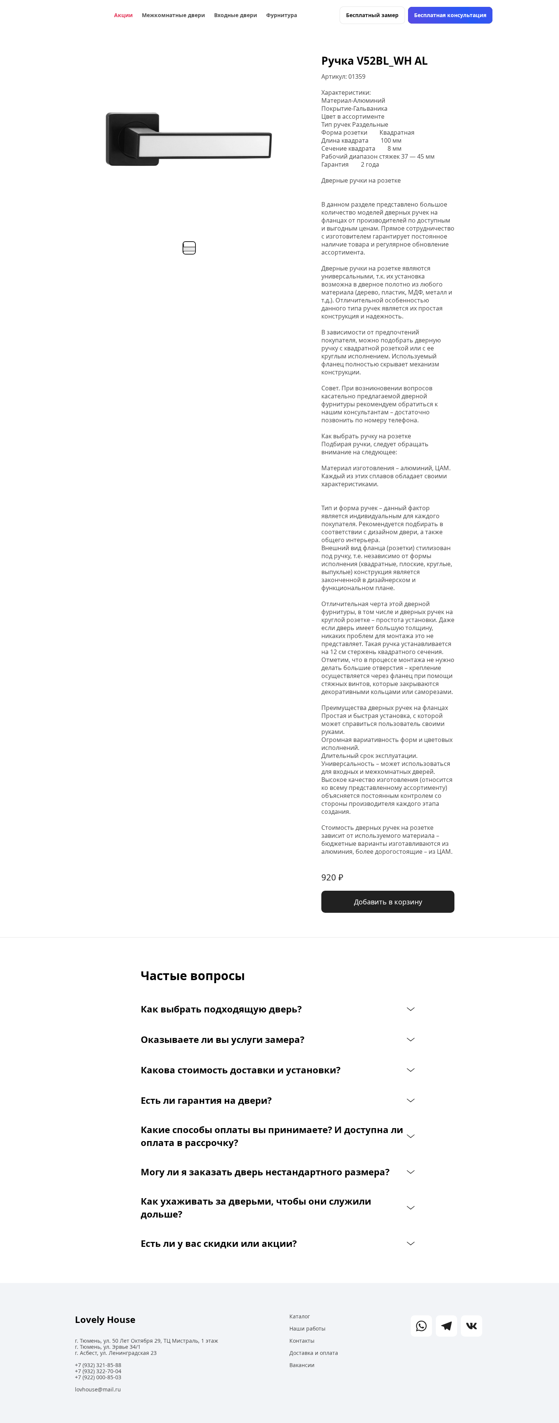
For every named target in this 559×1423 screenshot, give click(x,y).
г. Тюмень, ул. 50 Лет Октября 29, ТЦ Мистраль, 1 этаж (146, 1340)
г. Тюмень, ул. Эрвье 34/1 (108, 1346)
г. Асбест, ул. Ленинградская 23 (116, 1352)
